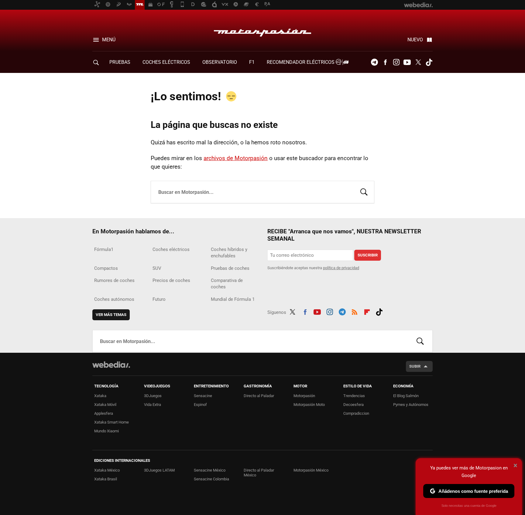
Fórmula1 (103, 249)
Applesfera (103, 413)
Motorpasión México (310, 470)
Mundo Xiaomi (106, 431)
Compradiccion (356, 413)
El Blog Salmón (406, 395)
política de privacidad (341, 268)
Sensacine (203, 395)
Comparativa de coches (227, 284)
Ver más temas (111, 314)
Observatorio (219, 62)
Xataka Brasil (105, 479)
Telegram (374, 62)
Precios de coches (171, 280)
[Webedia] (111, 364)
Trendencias (354, 395)
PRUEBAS (119, 62)
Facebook (385, 62)
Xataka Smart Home (111, 422)
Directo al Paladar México (259, 472)
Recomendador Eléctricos (301, 62)
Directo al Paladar (259, 395)
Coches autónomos (114, 299)
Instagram (396, 62)
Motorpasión (262, 31)
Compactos (106, 268)
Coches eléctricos (171, 249)
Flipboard (367, 311)
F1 (252, 62)
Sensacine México (209, 470)
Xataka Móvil (105, 404)
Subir (414, 366)
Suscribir (368, 255)
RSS (354, 311)
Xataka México (107, 470)
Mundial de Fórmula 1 (233, 299)
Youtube (407, 62)
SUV (157, 268)
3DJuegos (153, 395)
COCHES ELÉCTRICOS (166, 62)
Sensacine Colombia (211, 479)
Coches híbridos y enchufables (229, 253)
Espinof (200, 404)
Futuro (159, 299)
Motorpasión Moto (309, 404)
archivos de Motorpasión (236, 158)
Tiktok (429, 62)
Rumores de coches (114, 280)
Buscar (364, 191)
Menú (108, 40)
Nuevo (415, 40)
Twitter (418, 62)
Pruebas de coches (230, 268)
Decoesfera (353, 404)
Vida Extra (152, 404)
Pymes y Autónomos (410, 404)
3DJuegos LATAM (159, 470)
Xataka (100, 395)
